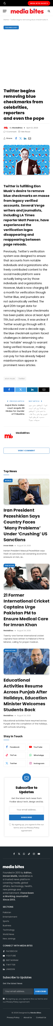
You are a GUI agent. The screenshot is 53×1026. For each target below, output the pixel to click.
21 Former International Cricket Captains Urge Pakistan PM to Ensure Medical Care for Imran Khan (26, 610)
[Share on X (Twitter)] (20, 138)
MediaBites (17, 127)
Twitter (22, 378)
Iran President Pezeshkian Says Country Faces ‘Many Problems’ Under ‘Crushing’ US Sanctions (25, 525)
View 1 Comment (26, 450)
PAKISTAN (9, 565)
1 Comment (11, 131)
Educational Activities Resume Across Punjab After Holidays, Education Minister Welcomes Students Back (25, 695)
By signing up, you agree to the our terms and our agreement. (28, 827)
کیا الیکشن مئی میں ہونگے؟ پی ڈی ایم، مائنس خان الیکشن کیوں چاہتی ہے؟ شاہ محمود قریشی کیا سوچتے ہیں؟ (38, 412)
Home (6, 19)
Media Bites (36, 1012)
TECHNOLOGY (11, 27)
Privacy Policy (33, 827)
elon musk (10, 378)
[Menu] (5, 11)
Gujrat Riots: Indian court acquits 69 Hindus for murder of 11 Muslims (14, 409)
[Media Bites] (27, 11)
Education (10, 650)
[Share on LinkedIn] (25, 138)
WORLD (8, 480)
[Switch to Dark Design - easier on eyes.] (4, 3)
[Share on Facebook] (16, 138)
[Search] (48, 11)
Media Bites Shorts (39, 3)
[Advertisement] (26, 58)
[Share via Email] (29, 138)
